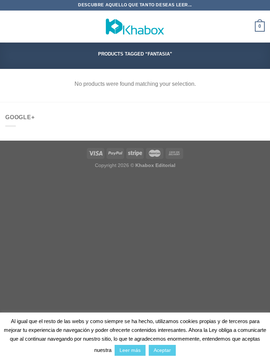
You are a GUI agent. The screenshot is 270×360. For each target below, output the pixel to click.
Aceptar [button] (162, 350)
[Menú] (9, 26)
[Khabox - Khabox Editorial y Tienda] (135, 27)
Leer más (130, 350)
